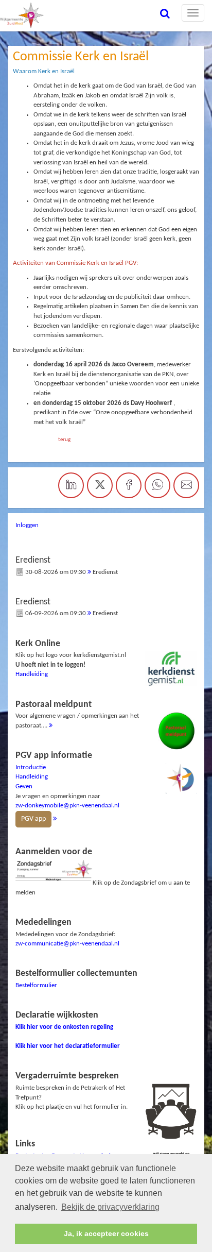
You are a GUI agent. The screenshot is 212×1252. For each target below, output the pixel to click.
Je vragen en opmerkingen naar (67, 787)
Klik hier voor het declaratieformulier (67, 1046)
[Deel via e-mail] (186, 485)
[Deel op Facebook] (129, 485)
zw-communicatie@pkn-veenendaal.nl (67, 943)
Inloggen (27, 525)
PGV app (33, 819)
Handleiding (31, 674)
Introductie (30, 767)
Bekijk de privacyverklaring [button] (110, 1207)
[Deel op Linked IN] (71, 485)
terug (64, 440)
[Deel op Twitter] (100, 485)
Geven (23, 786)
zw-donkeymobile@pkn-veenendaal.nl (67, 805)
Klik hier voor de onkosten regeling (64, 1027)
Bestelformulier (36, 985)
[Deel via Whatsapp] (157, 485)
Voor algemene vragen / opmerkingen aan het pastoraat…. (77, 714)
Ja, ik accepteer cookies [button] (106, 1233)
